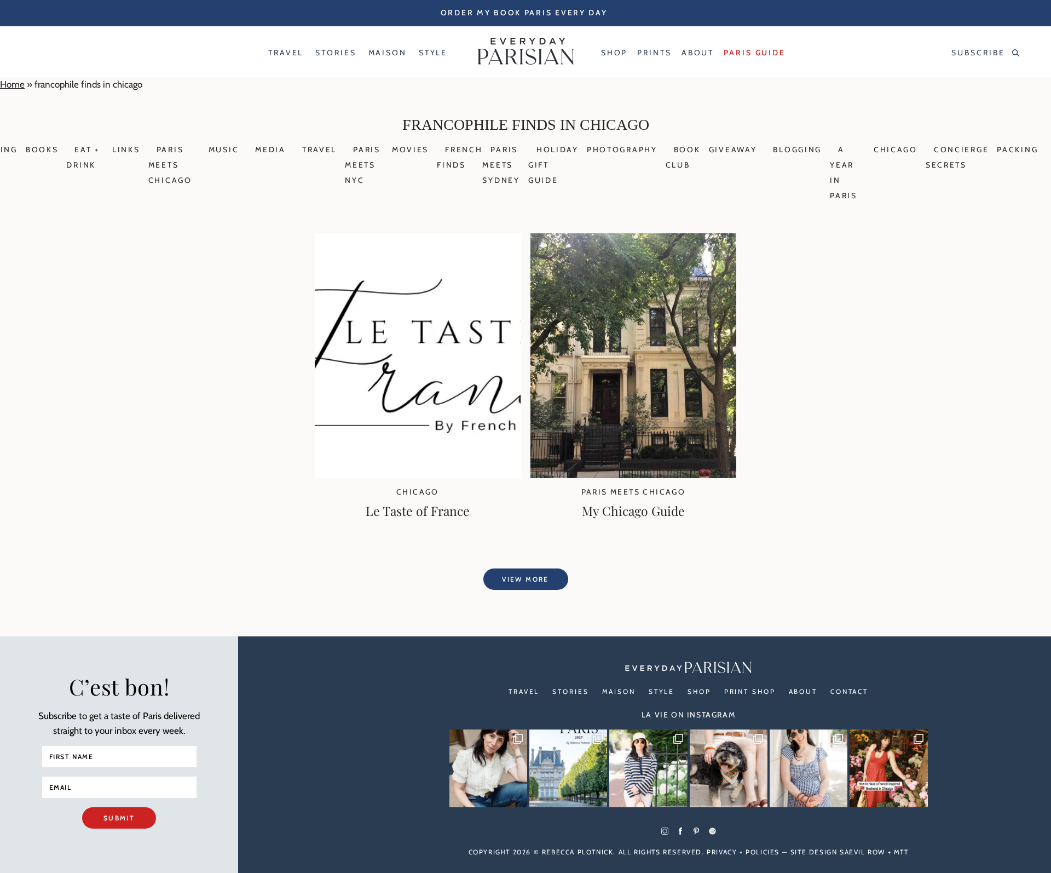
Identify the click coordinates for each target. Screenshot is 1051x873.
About (803, 691)
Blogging (797, 149)
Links (126, 149)
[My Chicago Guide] (633, 474)
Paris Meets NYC (362, 165)
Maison (619, 691)
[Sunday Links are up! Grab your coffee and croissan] (488, 768)
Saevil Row (862, 852)
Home (12, 84)
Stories (570, 691)
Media (270, 149)
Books (42, 149)
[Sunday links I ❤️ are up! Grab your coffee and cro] (648, 768)
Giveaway (733, 149)
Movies (410, 149)
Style (661, 691)
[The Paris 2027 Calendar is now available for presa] (568, 768)
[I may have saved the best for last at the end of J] (728, 768)
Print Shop (750, 691)
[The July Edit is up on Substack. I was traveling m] (808, 768)
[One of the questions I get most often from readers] (888, 768)
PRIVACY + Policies (743, 852)
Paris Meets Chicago (170, 165)
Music (224, 149)
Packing (1017, 149)
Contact (849, 691)
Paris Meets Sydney (500, 165)
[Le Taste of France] (418, 474)
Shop (699, 691)
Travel (319, 149)
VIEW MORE (525, 579)
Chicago (895, 149)
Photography (622, 149)
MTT (901, 852)
